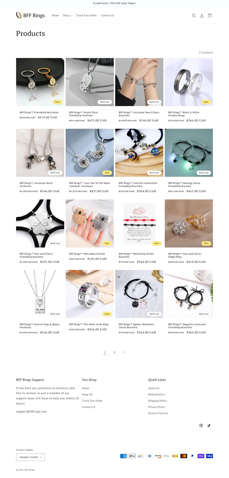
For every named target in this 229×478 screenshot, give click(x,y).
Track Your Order (92, 400)
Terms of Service (158, 413)
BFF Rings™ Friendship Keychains (39, 112)
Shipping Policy (157, 400)
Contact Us (88, 407)
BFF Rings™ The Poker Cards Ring (88, 324)
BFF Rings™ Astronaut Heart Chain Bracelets (139, 114)
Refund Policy (156, 394)
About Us (153, 388)
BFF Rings (30, 470)
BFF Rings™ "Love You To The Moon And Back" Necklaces (89, 185)
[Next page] (124, 352)
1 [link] (105, 352)
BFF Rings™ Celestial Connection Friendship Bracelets (138, 185)
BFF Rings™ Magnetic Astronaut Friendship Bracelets (187, 326)
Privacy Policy (156, 407)
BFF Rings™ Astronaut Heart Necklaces (36, 185)
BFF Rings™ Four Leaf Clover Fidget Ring (184, 255)
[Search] (194, 15)
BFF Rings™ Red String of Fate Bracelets (136, 255)
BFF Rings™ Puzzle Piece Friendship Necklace (83, 114)
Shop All (87, 394)
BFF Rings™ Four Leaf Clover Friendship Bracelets (36, 255)
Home (85, 388)
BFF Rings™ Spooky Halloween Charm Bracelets (136, 326)
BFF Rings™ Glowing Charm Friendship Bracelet (184, 185)
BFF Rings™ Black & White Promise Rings (183, 114)
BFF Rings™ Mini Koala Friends (87, 253)
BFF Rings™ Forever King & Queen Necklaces (40, 326)
